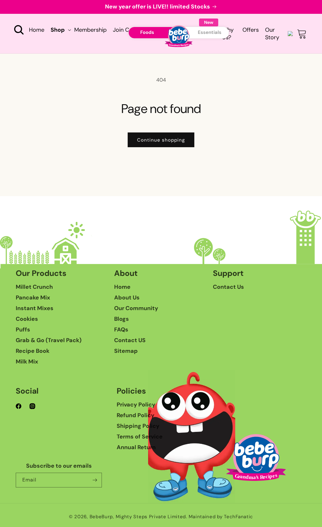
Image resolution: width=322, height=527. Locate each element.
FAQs (121, 329)
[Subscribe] (95, 480)
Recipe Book (32, 351)
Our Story (272, 33)
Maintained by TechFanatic (221, 517)
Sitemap (126, 351)
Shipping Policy (138, 426)
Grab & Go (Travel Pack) (48, 340)
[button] (19, 30)
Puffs (23, 329)
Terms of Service (140, 436)
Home (122, 287)
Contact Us (228, 287)
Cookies (27, 319)
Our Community (136, 308)
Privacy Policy (136, 404)
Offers (250, 30)
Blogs (121, 319)
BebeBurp (101, 517)
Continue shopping (161, 140)
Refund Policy (135, 415)
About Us (127, 297)
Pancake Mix (33, 297)
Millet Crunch (34, 287)
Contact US (130, 340)
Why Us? (228, 33)
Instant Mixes (34, 308)
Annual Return (136, 447)
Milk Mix (27, 361)
